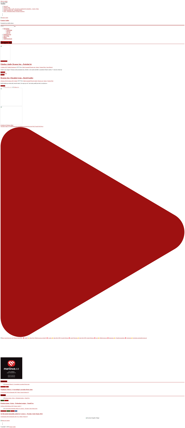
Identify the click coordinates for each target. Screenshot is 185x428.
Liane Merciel (49, 67)
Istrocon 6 (5, 6)
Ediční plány (3, 411)
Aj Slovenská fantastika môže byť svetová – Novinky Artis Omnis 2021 (22, 414)
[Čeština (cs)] (15, 87)
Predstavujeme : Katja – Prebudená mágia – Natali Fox (17, 403)
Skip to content (4, 1)
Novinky (6, 36)
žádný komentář (26, 67)
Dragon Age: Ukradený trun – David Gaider (17, 78)
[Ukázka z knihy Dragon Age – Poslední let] (5, 59)
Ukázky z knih (4, 61)
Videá (7, 386)
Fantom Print (43, 67)
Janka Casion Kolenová (22, 392)
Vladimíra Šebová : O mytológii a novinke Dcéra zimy (17, 389)
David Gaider (34, 81)
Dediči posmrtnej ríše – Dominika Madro (12, 10)
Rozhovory (7, 34)
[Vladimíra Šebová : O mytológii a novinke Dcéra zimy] (16, 384)
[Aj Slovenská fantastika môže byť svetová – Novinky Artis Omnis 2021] (20, 408)
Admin (15, 81)
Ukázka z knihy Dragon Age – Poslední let (16, 64)
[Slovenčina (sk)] (7, 87)
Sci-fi (8, 33)
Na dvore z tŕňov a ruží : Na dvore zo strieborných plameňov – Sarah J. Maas (21, 8)
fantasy (37, 67)
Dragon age (32, 67)
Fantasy (9, 30)
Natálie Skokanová (12, 67)
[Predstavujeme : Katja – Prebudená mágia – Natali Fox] (16, 398)
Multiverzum (7, 39)
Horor (8, 31)
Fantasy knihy (5, 20)
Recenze (6, 28)
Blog (5, 37)
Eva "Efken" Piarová (22, 416)
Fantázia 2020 (6, 7)
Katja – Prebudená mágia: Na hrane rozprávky (14, 11)
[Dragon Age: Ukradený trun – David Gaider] (4, 73)
